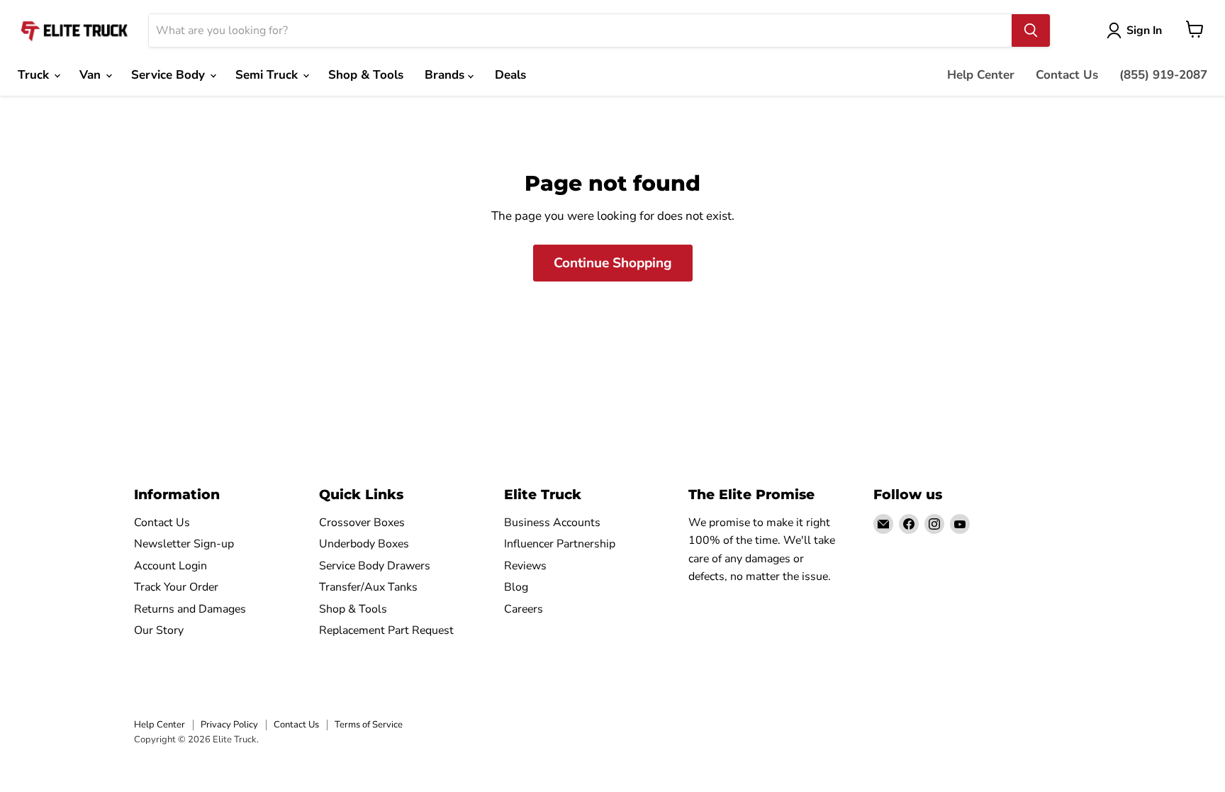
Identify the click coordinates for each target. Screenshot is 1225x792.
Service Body (169, 75)
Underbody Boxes (364, 544)
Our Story (159, 630)
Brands (446, 75)
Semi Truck (268, 75)
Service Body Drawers (374, 566)
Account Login (170, 566)
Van (91, 75)
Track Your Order (176, 587)
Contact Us (1067, 75)
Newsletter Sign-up (184, 544)
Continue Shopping (613, 263)
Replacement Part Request (386, 630)
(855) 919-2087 (1163, 75)
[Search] (1031, 30)
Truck (35, 75)
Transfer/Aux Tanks (368, 587)
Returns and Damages (190, 609)
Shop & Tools (365, 75)
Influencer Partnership (559, 544)
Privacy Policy (229, 724)
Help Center (980, 75)
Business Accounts (552, 522)
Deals (510, 75)
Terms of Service (369, 724)
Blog (516, 587)
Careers (523, 609)
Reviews (525, 566)
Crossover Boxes (362, 522)
